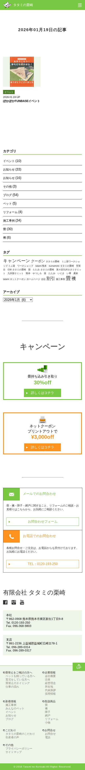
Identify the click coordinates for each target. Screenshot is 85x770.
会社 (43, 279)
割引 (50, 278)
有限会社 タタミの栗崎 (34, 592)
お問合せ (50, 733)
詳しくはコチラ (40, 393)
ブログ (7, 195)
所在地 (49, 686)
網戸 (47, 715)
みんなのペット (15, 708)
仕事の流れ (12, 686)
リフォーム (10, 212)
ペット (7, 203)
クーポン (38, 261)
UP (79, 666)
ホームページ (33, 279)
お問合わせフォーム (33, 522)
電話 (47, 737)
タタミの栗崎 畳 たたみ (26, 269)
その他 (7, 186)
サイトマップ (14, 752)
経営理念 (50, 683)
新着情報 (9, 701)
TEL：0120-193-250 (33, 564)
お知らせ (9, 169)
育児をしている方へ (18, 679)
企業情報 (48, 672)
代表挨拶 (50, 690)
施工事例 (9, 220)
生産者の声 (12, 737)
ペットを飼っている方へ (20, 676)
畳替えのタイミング (18, 683)
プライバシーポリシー (19, 748)
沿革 (47, 679)
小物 (47, 722)
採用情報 (50, 693)
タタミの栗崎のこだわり (20, 733)
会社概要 (50, 676)
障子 (47, 712)
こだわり (9, 730)
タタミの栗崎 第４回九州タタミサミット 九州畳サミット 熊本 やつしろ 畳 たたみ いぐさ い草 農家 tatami (42, 274)
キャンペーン (16, 260)
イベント (9, 161)
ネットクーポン (18, 279)
